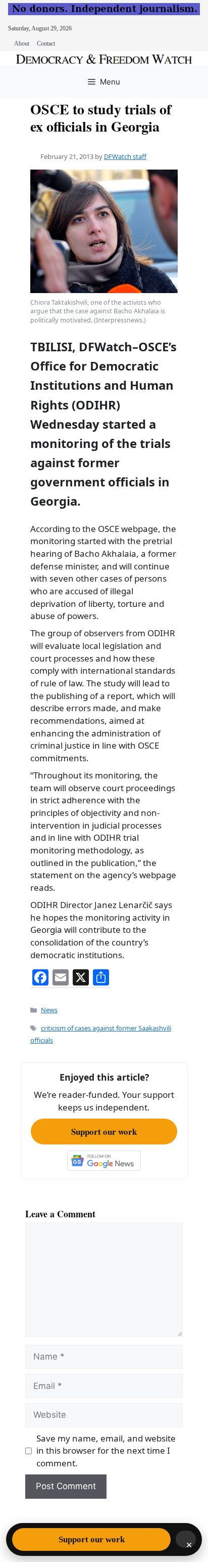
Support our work (104, 1131)
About (21, 43)
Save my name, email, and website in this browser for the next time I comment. (106, 1450)
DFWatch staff (125, 156)
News (49, 1009)
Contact (46, 43)
